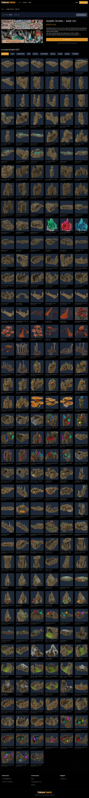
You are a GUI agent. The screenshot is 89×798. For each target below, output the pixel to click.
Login (76, 2)
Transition (75, 54)
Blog (30, 2)
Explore (25, 2)
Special (67, 54)
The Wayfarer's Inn (36, 782)
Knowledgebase (6, 779)
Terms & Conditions (7, 782)
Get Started (83, 2)
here (79, 35)
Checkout (82, 15)
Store (19, 2)
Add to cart (68, 39)
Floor (12, 54)
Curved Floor (20, 54)
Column (35, 54)
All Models (5, 54)
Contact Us (63, 779)
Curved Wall (44, 54)
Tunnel (60, 54)
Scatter (53, 54)
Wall (29, 54)
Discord (33, 785)
